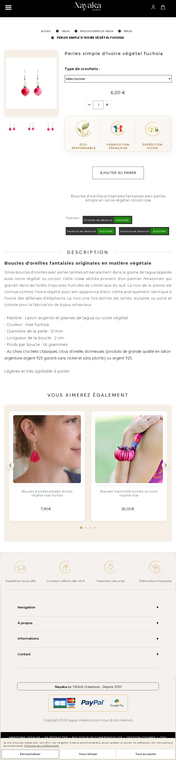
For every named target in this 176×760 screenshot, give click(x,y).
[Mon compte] (153, 7)
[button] (81, 528)
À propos (25, 623)
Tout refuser (88, 754)
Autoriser (122, 220)
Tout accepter (145, 754)
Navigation (26, 607)
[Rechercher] (171, 7)
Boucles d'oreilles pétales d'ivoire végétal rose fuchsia (47, 493)
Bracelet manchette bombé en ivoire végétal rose (129, 493)
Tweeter (73, 218)
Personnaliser (30, 754)
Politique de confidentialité (41, 745)
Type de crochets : (82, 68)
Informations (28, 638)
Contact (24, 654)
